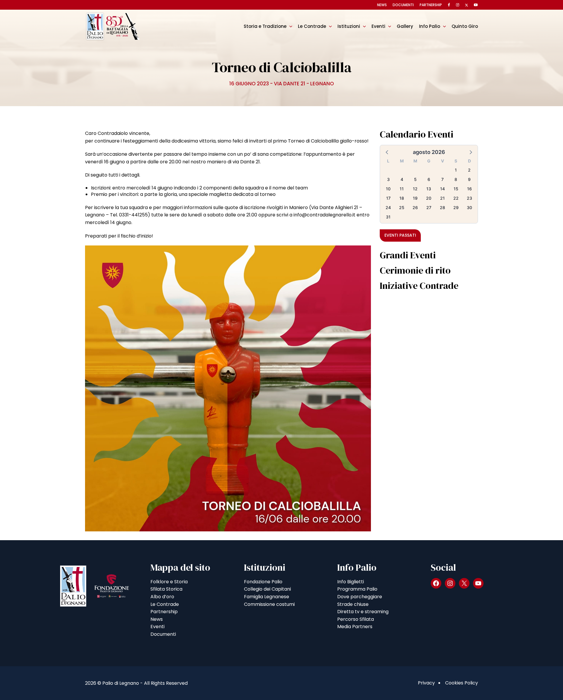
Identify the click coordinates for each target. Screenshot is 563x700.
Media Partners (354, 626)
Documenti (403, 4)
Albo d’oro (162, 596)
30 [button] (469, 207)
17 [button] (388, 198)
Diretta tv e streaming (363, 611)
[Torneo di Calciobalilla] (228, 388)
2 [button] (469, 169)
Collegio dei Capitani (267, 589)
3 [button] (388, 179)
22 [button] (456, 198)
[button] (387, 152)
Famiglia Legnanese (266, 596)
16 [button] (469, 188)
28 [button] (442, 207)
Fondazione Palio (263, 581)
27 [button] (428, 207)
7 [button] (442, 179)
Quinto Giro (465, 26)
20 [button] (428, 198)
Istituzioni (349, 26)
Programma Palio (357, 589)
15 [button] (456, 188)
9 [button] (469, 179)
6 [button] (429, 179)
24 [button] (388, 207)
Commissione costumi (269, 604)
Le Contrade (312, 26)
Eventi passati (400, 235)
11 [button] (402, 188)
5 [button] (415, 179)
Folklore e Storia (169, 581)
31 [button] (388, 216)
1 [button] (456, 169)
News (382, 4)
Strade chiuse (353, 604)
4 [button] (402, 179)
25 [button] (401, 207)
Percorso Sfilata (355, 619)
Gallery (405, 26)
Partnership (431, 4)
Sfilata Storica (166, 589)
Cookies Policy (461, 682)
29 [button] (456, 207)
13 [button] (428, 188)
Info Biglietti (350, 581)
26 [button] (415, 207)
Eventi (378, 26)
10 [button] (388, 188)
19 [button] (415, 198)
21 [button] (442, 198)
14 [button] (442, 188)
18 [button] (401, 198)
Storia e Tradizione (265, 26)
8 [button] (456, 179)
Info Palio (429, 26)
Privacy (426, 682)
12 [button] (415, 188)
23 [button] (469, 198)
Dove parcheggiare (359, 596)
